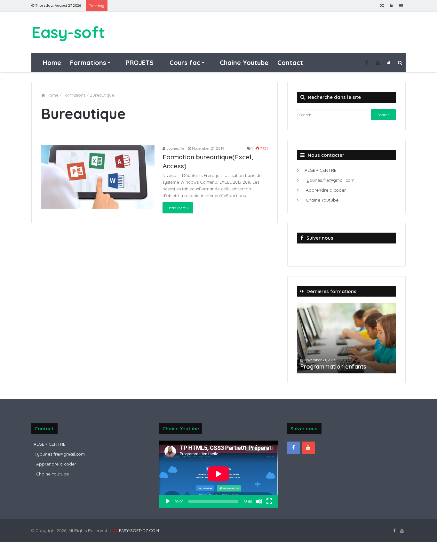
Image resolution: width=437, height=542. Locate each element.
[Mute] (259, 501)
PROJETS (139, 63)
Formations (88, 63)
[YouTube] (377, 62)
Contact (290, 63)
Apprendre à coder (325, 190)
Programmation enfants (333, 366)
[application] (218, 474)
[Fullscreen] (269, 501)
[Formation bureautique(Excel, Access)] (98, 177)
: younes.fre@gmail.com (329, 180)
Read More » (177, 207)
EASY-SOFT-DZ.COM (139, 530)
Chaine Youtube (243, 63)
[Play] (167, 501)
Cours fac (184, 63)
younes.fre (174, 148)
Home (51, 63)
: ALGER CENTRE (319, 170)
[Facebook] (366, 62)
